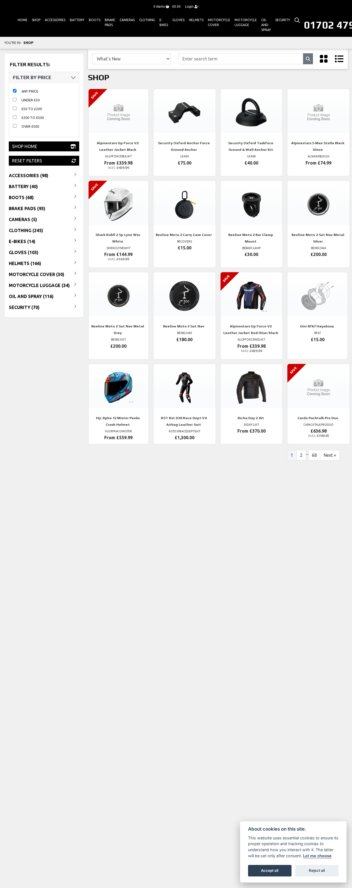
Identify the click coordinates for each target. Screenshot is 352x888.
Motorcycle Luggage (246, 22)
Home (23, 20)
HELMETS (196, 20)
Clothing (147, 20)
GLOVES (178, 20)
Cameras (127, 20)
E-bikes (164, 22)
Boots (94, 20)
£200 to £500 (32, 117)
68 (314, 455)
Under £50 (30, 100)
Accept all (269, 870)
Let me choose (317, 855)
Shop (36, 20)
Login (189, 6)
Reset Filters (27, 160)
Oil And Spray (266, 25)
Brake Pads (110, 22)
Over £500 (30, 126)
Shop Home (24, 146)
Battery (77, 20)
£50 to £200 (31, 109)
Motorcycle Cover (219, 22)
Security (282, 20)
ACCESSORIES (55, 20)
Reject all (317, 870)
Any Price (29, 91)
